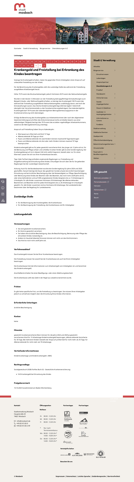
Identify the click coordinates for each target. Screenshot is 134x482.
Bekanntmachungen (100, 144)
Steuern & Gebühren (103, 108)
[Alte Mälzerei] (77, 455)
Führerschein (99, 190)
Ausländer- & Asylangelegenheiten (103, 113)
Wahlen (96, 158)
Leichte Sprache (84, 476)
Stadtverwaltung (99, 128)
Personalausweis (100, 182)
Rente (96, 194)
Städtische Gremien (100, 132)
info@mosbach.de (23, 421)
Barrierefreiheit (114, 476)
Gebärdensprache (99, 476)
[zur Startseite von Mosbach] (21, 7)
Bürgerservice (45, 48)
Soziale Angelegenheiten (102, 103)
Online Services (101, 98)
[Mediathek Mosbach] (89, 455)
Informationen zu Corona (102, 119)
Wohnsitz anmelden (101, 178)
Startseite (17, 48)
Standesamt (100, 94)
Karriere (111, 144)
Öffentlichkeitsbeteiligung (102, 140)
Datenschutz (71, 476)
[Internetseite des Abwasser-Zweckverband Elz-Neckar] (101, 455)
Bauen (96, 198)
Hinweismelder (98, 148)
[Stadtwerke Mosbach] (65, 455)
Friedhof (99, 90)
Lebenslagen (100, 78)
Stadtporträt (98, 136)
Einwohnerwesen (102, 74)
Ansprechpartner (102, 82)
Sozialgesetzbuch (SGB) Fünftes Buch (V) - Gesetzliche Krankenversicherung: (42, 369)
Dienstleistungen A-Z (104, 86)
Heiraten (97, 186)
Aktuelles (96, 66)
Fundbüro (99, 124)
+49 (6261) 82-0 (22, 423)
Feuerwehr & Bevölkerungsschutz (100, 153)
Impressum (60, 476)
